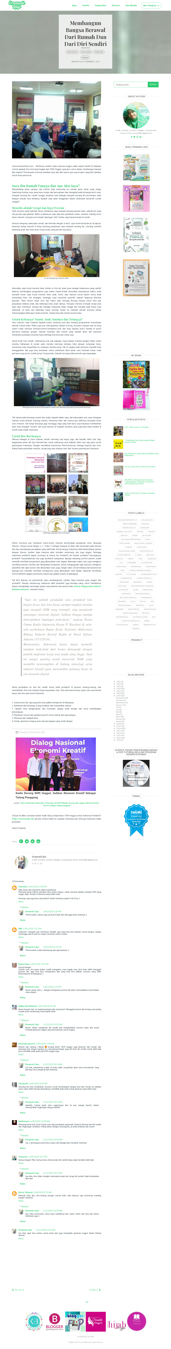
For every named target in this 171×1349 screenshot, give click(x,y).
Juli (117, 707)
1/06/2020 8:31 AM (42, 1192)
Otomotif (124, 590)
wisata (136, 629)
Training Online (100, 5)
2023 (118, 686)
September (121, 702)
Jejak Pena (121, 566)
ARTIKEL (140, 532)
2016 (118, 728)
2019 (118, 695)
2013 (118, 735)
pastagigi (126, 594)
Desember (120, 698)
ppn (152, 601)
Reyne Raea (24, 964)
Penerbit (122, 601)
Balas (21, 901)
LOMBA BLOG (99, 52)
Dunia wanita (86, 52)
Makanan (124, 582)
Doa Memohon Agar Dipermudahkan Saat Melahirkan (142, 454)
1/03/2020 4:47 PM (39, 964)
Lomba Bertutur (149, 574)
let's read (131, 574)
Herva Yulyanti (25, 1192)
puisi (151, 605)
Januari (119, 721)
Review (145, 613)
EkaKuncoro (24, 1121)
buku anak (125, 543)
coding (128, 547)
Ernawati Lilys (32, 911)
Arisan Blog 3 (129, 528)
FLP (121, 563)
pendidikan (146, 598)
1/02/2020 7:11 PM (32, 928)
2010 (118, 740)
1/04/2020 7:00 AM (45, 1043)
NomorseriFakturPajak (142, 586)
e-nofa (138, 555)
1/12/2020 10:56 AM (52, 1139)
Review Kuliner (140, 617)
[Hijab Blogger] (116, 1331)
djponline (142, 547)
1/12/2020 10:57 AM (52, 1173)
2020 (118, 693)
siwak (147, 621)
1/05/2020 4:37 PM (38, 1156)
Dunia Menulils (131, 5)
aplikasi (145, 524)
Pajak (135, 590)
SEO (154, 617)
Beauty (124, 535)
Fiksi (140, 559)
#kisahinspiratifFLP (127, 520)
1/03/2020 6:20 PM (52, 986)
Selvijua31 (23, 1083)
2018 (118, 724)
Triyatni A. (23, 1156)
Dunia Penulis (72, 52)
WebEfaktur (150, 625)
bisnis (135, 535)
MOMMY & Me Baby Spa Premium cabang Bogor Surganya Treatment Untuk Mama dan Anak (139, 482)
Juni (118, 709)
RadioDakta (133, 609)
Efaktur (119, 559)
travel (136, 625)
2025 (118, 681)
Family (131, 559)
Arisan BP (144, 528)
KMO (123, 570)
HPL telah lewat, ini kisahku (137, 427)
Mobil (149, 582)
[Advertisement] (136, 327)
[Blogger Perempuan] (55, 1331)
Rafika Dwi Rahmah (27, 1006)
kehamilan (136, 566)
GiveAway (131, 563)
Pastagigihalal (142, 594)
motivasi (85, 58)
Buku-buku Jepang (143, 543)
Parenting (148, 590)
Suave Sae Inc (97, 1342)
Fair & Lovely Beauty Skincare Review (140, 466)
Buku (148, 539)
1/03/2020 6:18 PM (52, 911)
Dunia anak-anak (127, 551)
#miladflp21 (147, 520)
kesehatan (151, 566)
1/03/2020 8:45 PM (47, 1006)
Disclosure (116, 5)
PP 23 (133, 601)
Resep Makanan (130, 613)
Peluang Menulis (128, 598)
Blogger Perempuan (131, 539)
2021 (118, 691)
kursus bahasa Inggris (140, 570)
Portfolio (85, 5)
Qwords (120, 609)
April (118, 714)
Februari (119, 719)
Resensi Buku (150, 609)
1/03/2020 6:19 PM (52, 947)
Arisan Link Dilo (124, 532)
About (74, 5)
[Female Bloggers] (96, 1331)
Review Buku (122, 617)
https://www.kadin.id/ (23, 818)
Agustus (119, 705)
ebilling (150, 555)
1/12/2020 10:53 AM (52, 1024)
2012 (118, 738)
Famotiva (23, 886)
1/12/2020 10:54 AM (52, 1064)
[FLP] (75, 1331)
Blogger (147, 535)
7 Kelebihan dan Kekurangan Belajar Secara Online (140, 441)
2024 (118, 684)
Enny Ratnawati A (26, 1043)
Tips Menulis (122, 625)
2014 (118, 733)
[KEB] (34, 1331)
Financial (152, 559)
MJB (20, 928)
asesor (151, 532)
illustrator (146, 563)
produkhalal (124, 605)
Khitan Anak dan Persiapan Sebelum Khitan (140, 494)
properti (140, 605)
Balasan (24, 907)
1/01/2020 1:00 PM (37, 886)
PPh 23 (143, 601)
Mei (117, 712)
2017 (118, 726)
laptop (118, 574)
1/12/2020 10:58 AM (52, 1210)
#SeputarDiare (130, 524)
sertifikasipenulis (131, 621)
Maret (118, 716)
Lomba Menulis (144, 578)
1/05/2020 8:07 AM (38, 1083)
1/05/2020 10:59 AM (40, 1121)
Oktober (119, 700)
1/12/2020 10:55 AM (52, 1102)
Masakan (137, 582)
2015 (118, 730)
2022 (118, 688)
